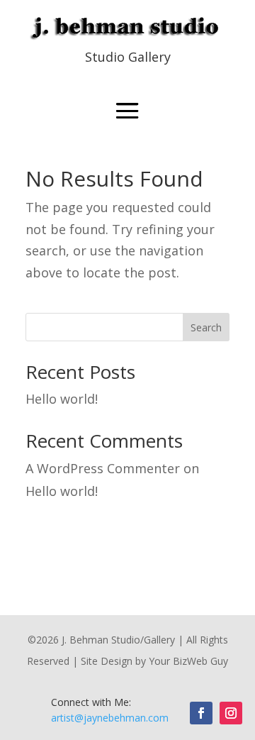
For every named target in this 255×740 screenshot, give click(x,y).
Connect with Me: (91, 702)
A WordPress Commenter (103, 468)
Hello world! (62, 398)
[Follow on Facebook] (201, 713)
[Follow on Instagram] (231, 713)
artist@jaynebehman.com (110, 717)
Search (206, 327)
